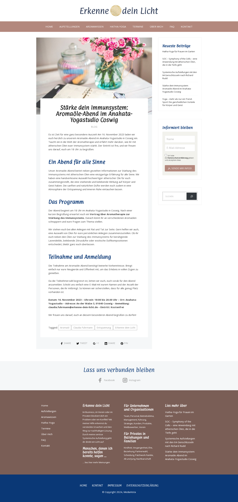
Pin (126, 343)
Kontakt (187, 26)
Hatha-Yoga (118, 26)
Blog (94, 126)
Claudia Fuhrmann (83, 327)
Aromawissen (94, 26)
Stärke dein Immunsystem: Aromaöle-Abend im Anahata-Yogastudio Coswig (176, 88)
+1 (97, 343)
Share (67, 343)
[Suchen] (192, 196)
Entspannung (104, 327)
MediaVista (130, 492)
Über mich (156, 26)
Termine (137, 26)
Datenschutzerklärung (178, 158)
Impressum (115, 485)
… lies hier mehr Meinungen (96, 462)
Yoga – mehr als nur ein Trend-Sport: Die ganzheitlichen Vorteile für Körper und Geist (178, 102)
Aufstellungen (69, 26)
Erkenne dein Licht (125, 327)
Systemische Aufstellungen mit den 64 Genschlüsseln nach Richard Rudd (179, 75)
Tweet (83, 343)
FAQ (172, 26)
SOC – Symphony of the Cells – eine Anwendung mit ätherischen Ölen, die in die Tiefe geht (179, 61)
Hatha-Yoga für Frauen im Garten (178, 51)
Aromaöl (64, 327)
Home (49, 26)
